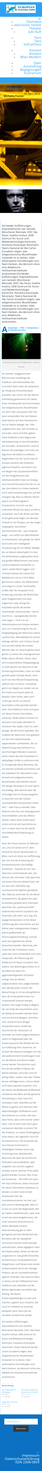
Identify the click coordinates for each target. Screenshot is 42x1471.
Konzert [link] (35, 50)
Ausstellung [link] (32, 66)
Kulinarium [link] (32, 73)
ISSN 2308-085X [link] (27, 1462)
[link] (21, 12)
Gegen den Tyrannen (10, 1402)
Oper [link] (37, 63)
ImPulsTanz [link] (32, 44)
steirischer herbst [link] (27, 25)
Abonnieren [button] (21, 1428)
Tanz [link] (37, 37)
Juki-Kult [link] (34, 31)
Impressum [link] (30, 1455)
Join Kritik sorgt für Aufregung (9, 1391)
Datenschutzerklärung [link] (22, 1458)
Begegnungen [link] (30, 69)
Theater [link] (35, 28)
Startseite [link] (33, 21)
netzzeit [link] (11, 87)
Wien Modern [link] (30, 57)
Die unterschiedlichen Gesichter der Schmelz (29, 1391)
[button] (26, 47)
